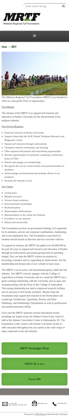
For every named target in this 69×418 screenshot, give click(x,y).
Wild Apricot (41, 414)
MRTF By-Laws (34, 363)
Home (4, 46)
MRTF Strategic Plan (34, 348)
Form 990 (35, 379)
